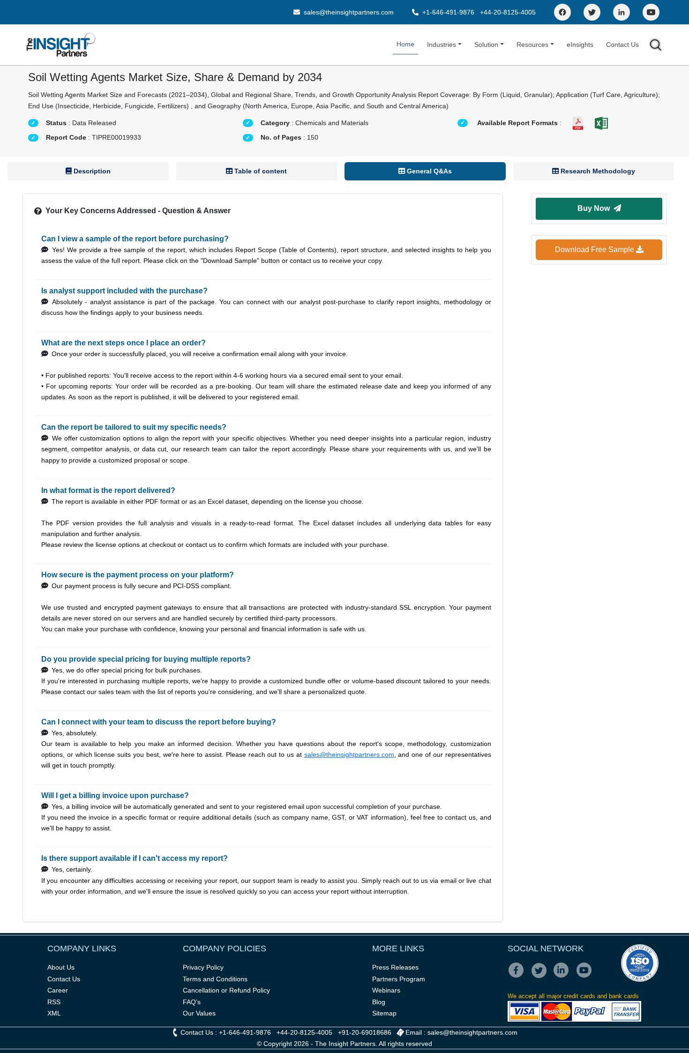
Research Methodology (597, 171)
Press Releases (395, 967)
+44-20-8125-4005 (508, 12)
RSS (53, 1002)
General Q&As (428, 171)
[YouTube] (651, 12)
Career (57, 990)
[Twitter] (592, 12)
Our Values (199, 1013)
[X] (541, 976)
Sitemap (384, 1013)
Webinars (386, 990)
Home (405, 44)
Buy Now (595, 208)
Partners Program (398, 979)
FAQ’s (192, 1002)
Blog (378, 1002)
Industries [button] (441, 44)
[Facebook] (562, 12)
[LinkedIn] (621, 12)
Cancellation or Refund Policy (226, 990)
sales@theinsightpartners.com (348, 12)
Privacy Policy (203, 967)
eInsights (580, 44)
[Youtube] (586, 976)
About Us (61, 967)
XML (54, 1013)
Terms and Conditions (215, 979)
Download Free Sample (595, 250)
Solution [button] (486, 44)
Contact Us (622, 44)
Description (91, 171)
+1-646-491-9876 (448, 12)
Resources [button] (532, 44)
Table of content (259, 171)
